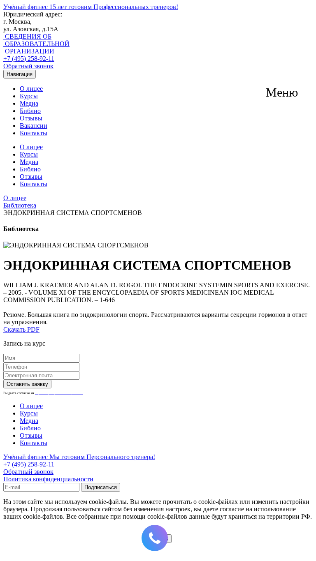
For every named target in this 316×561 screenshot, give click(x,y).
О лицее (31, 88)
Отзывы (31, 118)
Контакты (33, 132)
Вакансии (33, 125)
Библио (30, 110)
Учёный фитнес (90, 6)
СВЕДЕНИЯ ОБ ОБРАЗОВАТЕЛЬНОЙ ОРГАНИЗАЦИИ (36, 44)
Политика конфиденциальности (48, 479)
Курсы (29, 95)
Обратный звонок (28, 65)
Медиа (29, 103)
